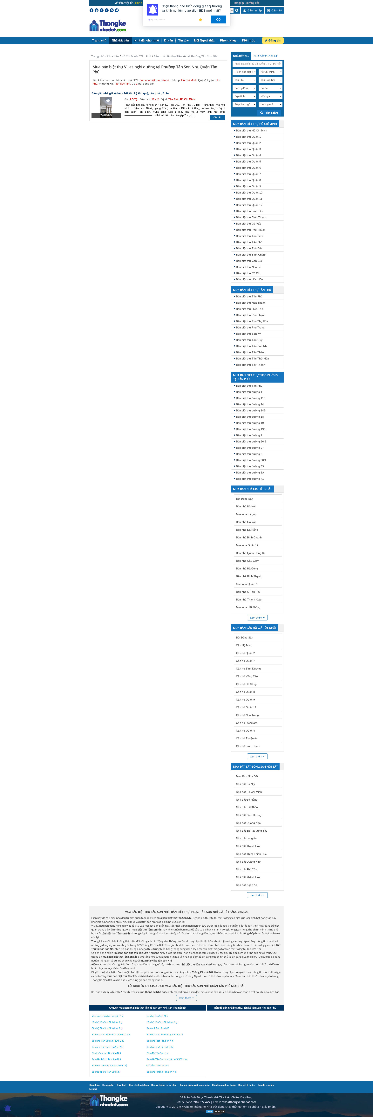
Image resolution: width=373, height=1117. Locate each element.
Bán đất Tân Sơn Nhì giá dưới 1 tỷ (109, 1065)
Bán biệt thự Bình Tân (249, 211)
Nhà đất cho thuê (146, 40)
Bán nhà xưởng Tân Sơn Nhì (161, 1071)
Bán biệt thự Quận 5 (248, 161)
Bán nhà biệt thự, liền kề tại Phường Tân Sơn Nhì (186, 56)
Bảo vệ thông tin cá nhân (164, 1085)
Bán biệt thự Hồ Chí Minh (251, 130)
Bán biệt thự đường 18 (250, 416)
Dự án (168, 40)
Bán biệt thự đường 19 (250, 422)
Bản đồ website (266, 1085)
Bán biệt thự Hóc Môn (249, 279)
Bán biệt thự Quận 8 (248, 180)
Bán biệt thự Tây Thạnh (250, 364)
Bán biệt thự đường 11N (251, 398)
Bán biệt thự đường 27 (250, 447)
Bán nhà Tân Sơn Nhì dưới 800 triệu (111, 1034)
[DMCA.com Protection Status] (215, 1112)
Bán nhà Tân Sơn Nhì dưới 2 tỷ (108, 1040)
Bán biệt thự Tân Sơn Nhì (252, 346)
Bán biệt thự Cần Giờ (249, 260)
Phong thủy (228, 40)
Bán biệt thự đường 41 (250, 478)
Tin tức (183, 40)
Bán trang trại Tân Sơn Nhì (106, 1071)
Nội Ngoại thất (204, 40)
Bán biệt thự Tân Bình (249, 236)
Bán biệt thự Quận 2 (248, 142)
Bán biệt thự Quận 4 (248, 155)
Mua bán (113, 56)
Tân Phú (145, 56)
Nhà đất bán (120, 40)
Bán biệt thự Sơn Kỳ (248, 333)
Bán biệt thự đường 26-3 (251, 441)
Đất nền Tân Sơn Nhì (157, 1065)
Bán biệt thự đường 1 (249, 391)
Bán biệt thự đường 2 (249, 435)
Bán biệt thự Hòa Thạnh (251, 302)
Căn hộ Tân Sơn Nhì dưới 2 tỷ (162, 1022)
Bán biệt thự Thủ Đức (249, 248)
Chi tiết (217, 117)
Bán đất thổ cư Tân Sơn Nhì (106, 1059)
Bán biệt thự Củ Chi (248, 273)
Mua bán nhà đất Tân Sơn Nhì (107, 1016)
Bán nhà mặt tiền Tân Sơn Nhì (108, 1047)
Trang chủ (99, 40)
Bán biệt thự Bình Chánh (251, 254)
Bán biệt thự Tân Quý (249, 339)
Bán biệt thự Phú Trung (250, 327)
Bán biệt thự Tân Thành (250, 352)
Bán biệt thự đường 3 (249, 453)
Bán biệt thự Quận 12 (249, 204)
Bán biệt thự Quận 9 (248, 186)
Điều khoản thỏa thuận (224, 1085)
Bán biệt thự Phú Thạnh (250, 315)
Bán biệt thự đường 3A (250, 472)
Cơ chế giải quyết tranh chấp (195, 1085)
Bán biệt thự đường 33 (250, 466)
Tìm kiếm (271, 112)
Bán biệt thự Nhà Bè (248, 267)
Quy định (121, 1085)
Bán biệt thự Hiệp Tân (249, 308)
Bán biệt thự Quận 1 (248, 136)
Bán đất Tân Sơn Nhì (157, 1053)
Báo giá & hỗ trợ (246, 1085)
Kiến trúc (248, 40)
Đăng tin (274, 40)
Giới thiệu (94, 1085)
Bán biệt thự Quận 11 (249, 198)
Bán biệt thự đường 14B (251, 410)
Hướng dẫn (108, 1085)
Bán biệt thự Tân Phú (249, 242)
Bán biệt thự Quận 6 (248, 167)
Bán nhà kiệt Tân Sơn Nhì (159, 1040)
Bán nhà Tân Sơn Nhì (157, 1028)
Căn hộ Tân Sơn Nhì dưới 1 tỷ (107, 1022)
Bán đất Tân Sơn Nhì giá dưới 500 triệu (167, 1059)
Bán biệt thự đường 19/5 (251, 429)
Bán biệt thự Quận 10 (249, 192)
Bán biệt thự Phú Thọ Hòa (252, 321)
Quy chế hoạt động (139, 1085)
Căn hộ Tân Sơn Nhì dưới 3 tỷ (107, 1028)
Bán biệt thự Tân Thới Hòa (252, 358)
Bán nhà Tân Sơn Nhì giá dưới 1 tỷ (164, 1034)
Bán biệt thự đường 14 (250, 404)
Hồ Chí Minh (130, 56)
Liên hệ (93, 1089)
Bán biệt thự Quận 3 (248, 149)
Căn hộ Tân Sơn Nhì (157, 1016)
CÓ (218, 19)
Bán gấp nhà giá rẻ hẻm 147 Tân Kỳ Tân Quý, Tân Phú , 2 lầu (130, 93)
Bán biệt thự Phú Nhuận (251, 229)
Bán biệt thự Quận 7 (248, 173)
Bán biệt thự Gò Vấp (248, 223)
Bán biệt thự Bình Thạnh (251, 217)
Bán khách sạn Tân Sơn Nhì (106, 1053)
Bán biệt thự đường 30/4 (251, 460)
